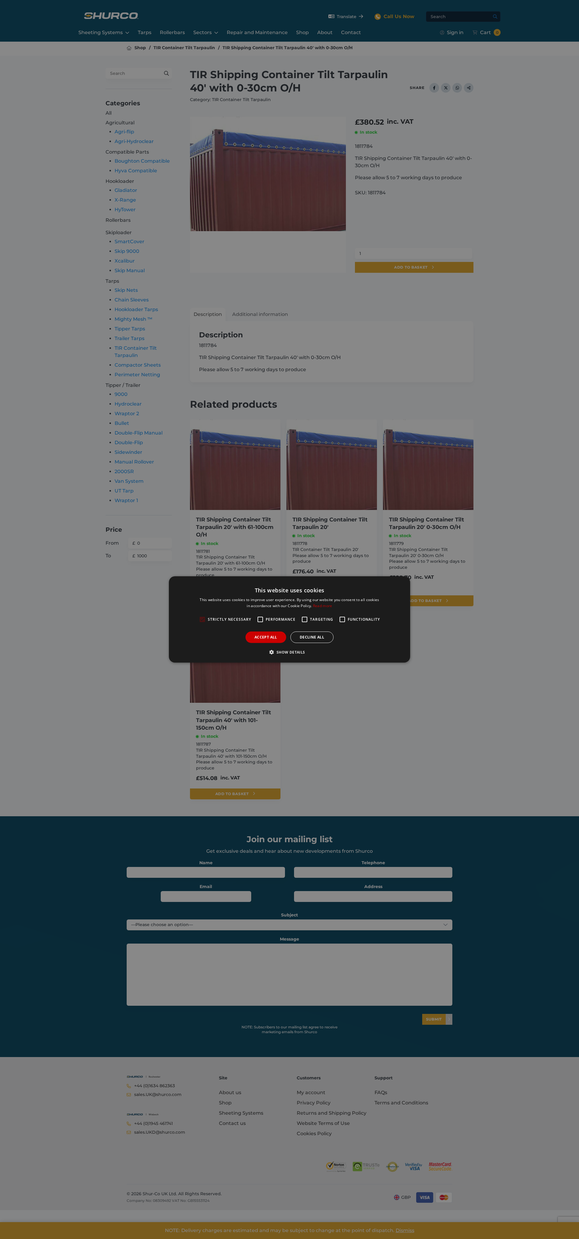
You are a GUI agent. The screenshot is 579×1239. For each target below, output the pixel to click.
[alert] (289, 619)
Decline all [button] (312, 637)
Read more (322, 605)
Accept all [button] (266, 637)
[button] (289, 652)
